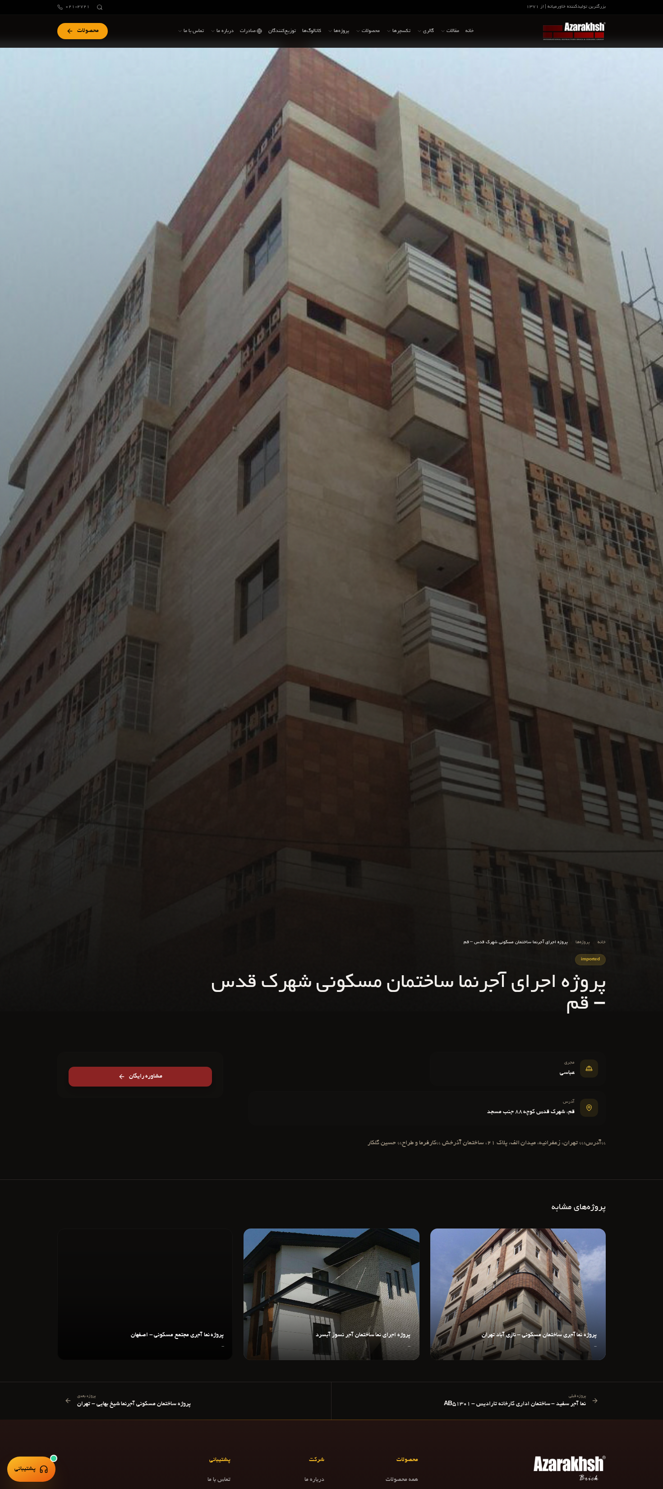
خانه (602, 942)
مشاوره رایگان (146, 1076)
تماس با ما (218, 1480)
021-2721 (77, 7)
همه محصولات (402, 1480)
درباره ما (314, 1480)
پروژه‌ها (583, 942)
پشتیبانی (25, 1469)
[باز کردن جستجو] (99, 7)
